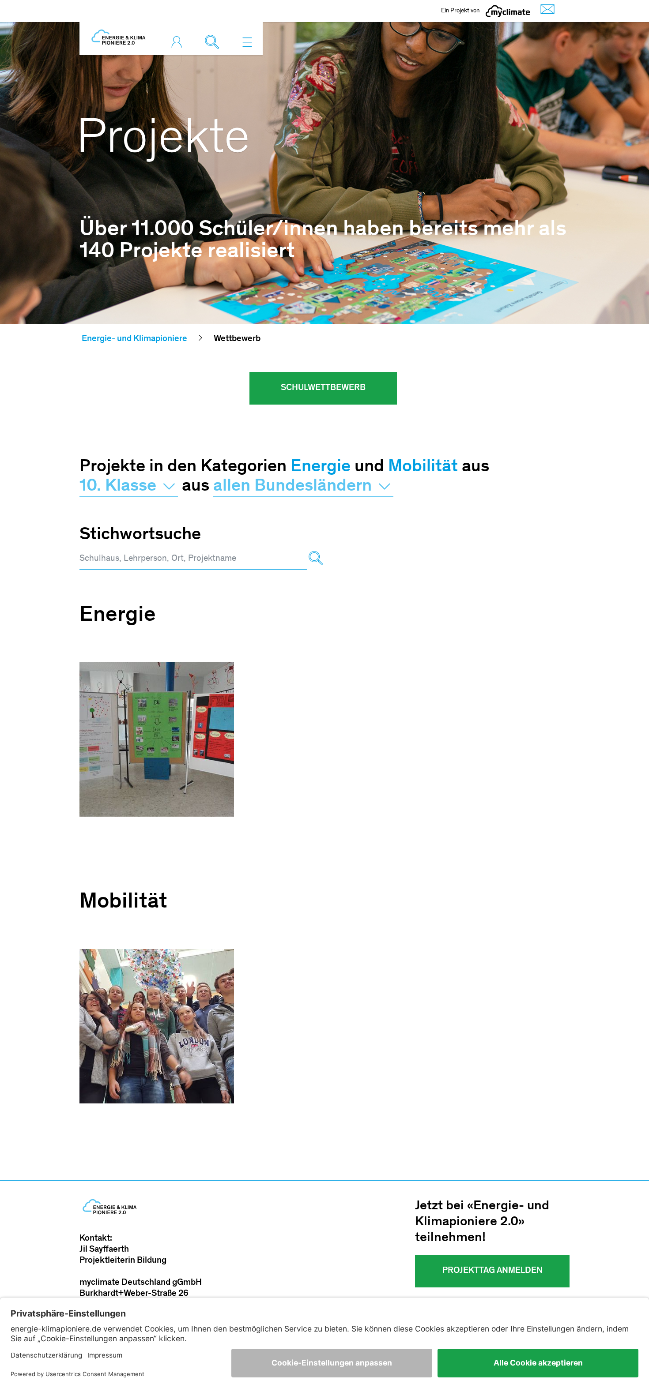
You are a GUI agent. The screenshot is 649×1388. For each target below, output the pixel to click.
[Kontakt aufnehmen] (545, 11)
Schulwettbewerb (323, 388)
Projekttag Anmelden (492, 1271)
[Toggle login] (178, 42)
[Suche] (315, 559)
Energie (321, 467)
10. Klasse (119, 486)
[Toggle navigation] (247, 42)
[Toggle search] (214, 42)
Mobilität (423, 467)
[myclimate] (508, 11)
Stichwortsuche (140, 535)
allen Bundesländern (294, 486)
